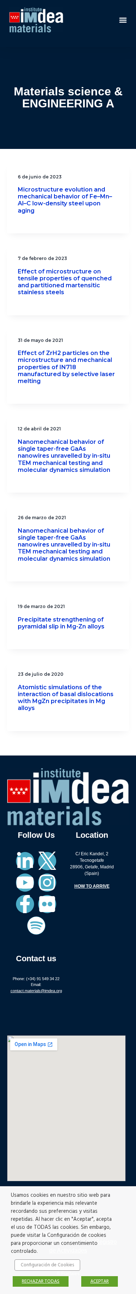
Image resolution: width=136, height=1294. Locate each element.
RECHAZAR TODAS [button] (40, 1281)
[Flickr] (47, 904)
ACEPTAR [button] (99, 1281)
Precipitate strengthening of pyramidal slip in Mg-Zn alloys (61, 623)
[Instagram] (47, 882)
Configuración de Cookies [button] (47, 1265)
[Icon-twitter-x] (47, 861)
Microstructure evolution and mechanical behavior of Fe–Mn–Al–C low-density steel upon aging (65, 200)
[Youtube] (25, 882)
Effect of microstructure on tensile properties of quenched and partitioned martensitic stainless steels (65, 282)
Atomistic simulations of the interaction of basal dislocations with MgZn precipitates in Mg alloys (66, 698)
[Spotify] (36, 925)
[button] (123, 20)
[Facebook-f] (25, 904)
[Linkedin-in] (25, 861)
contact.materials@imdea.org (36, 991)
